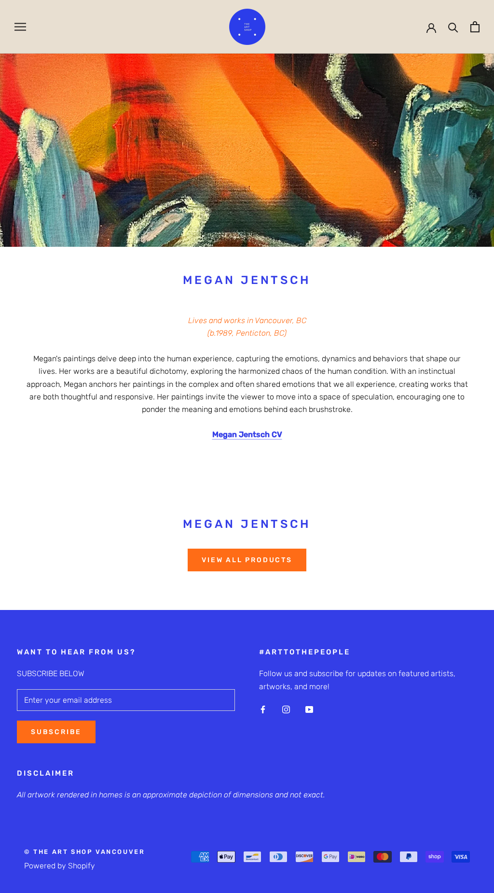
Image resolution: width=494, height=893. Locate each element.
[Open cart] (475, 26)
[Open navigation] (20, 27)
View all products (247, 560)
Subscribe (56, 732)
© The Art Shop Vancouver (84, 851)
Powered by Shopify (59, 865)
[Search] (453, 27)
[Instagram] (286, 709)
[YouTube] (309, 709)
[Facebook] (263, 709)
